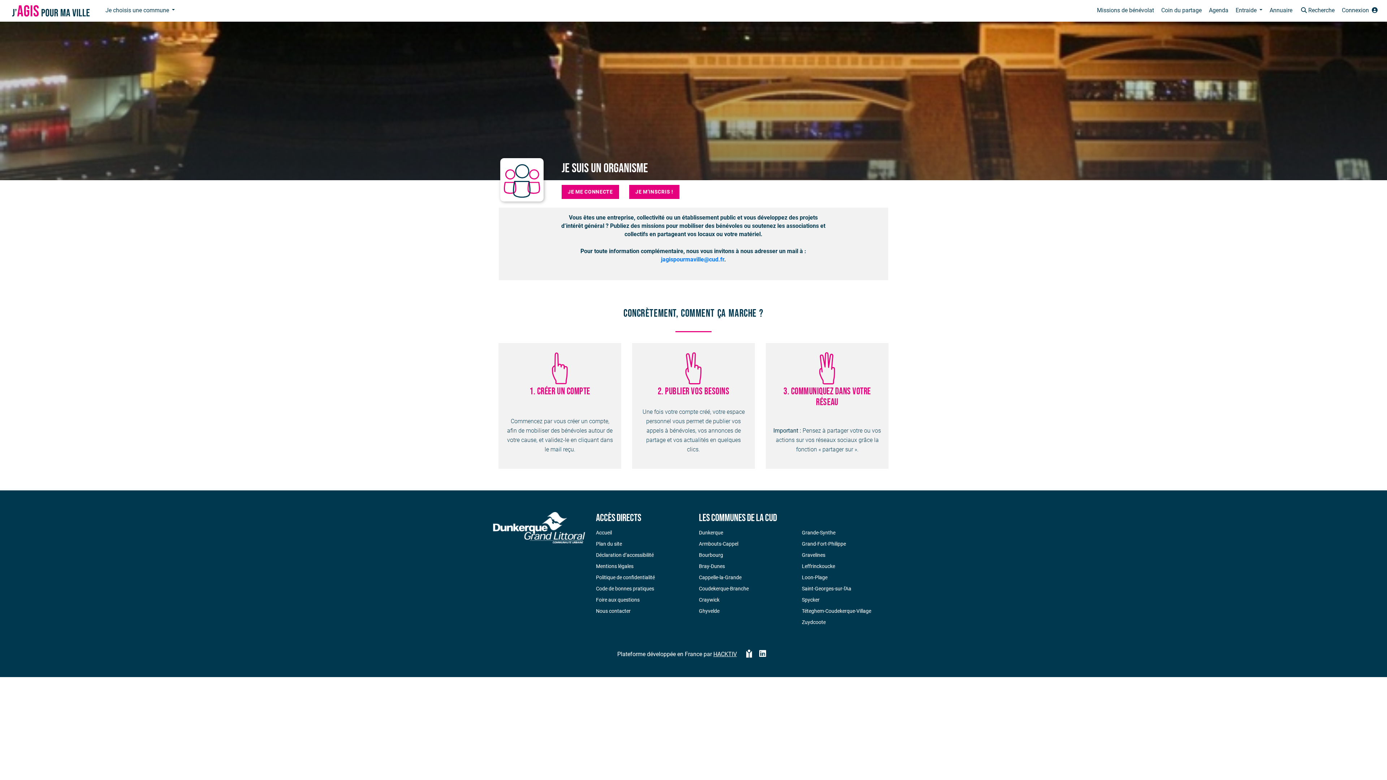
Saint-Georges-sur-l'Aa (826, 589)
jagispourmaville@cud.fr (692, 259)
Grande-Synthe (818, 533)
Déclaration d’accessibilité (625, 555)
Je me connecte (590, 192)
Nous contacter (613, 611)
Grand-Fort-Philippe (824, 544)
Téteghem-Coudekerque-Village (836, 611)
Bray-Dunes (712, 566)
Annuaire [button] (1281, 10)
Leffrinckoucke (818, 566)
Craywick (709, 600)
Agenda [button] (1218, 10)
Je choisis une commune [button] (137, 10)
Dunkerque (711, 533)
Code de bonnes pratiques (625, 589)
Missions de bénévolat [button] (1125, 10)
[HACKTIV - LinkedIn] (763, 654)
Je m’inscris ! (654, 192)
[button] (1317, 11)
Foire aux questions (618, 600)
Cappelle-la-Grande (720, 577)
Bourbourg (711, 555)
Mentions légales (615, 566)
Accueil (604, 533)
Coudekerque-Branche (724, 589)
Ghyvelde (709, 611)
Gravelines (813, 555)
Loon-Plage (815, 577)
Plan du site (609, 544)
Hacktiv (725, 654)
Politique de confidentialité (625, 577)
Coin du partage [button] (1181, 10)
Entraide (1247, 10)
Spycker (811, 600)
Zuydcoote (814, 622)
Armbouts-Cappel (718, 544)
